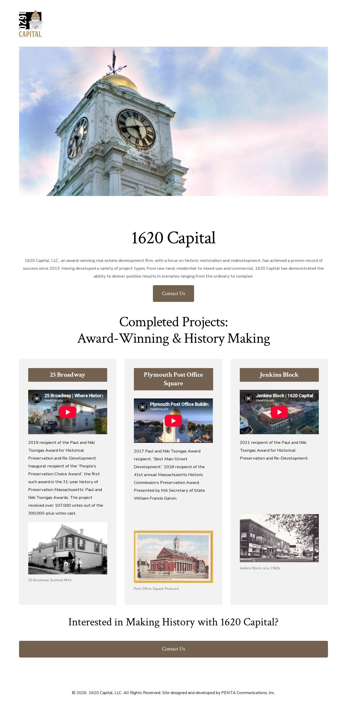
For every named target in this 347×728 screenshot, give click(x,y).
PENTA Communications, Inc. (248, 693)
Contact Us (173, 293)
